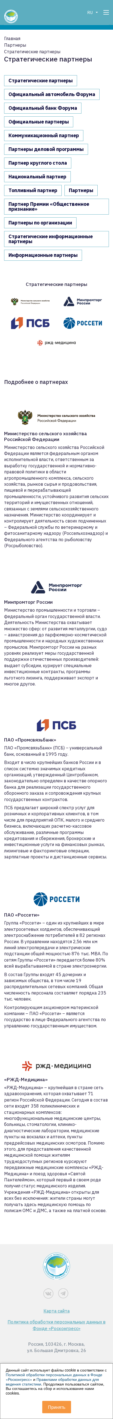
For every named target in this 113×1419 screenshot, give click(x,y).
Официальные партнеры (39, 122)
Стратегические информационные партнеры (51, 239)
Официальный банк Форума (43, 108)
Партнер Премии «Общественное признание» (49, 206)
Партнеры (81, 190)
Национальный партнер (37, 176)
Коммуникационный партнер (44, 135)
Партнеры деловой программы (46, 149)
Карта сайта (57, 1311)
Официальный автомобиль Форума (52, 94)
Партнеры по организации (40, 223)
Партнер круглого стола (38, 163)
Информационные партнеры (43, 255)
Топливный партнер (33, 190)
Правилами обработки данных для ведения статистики (52, 1381)
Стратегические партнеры (41, 80)
